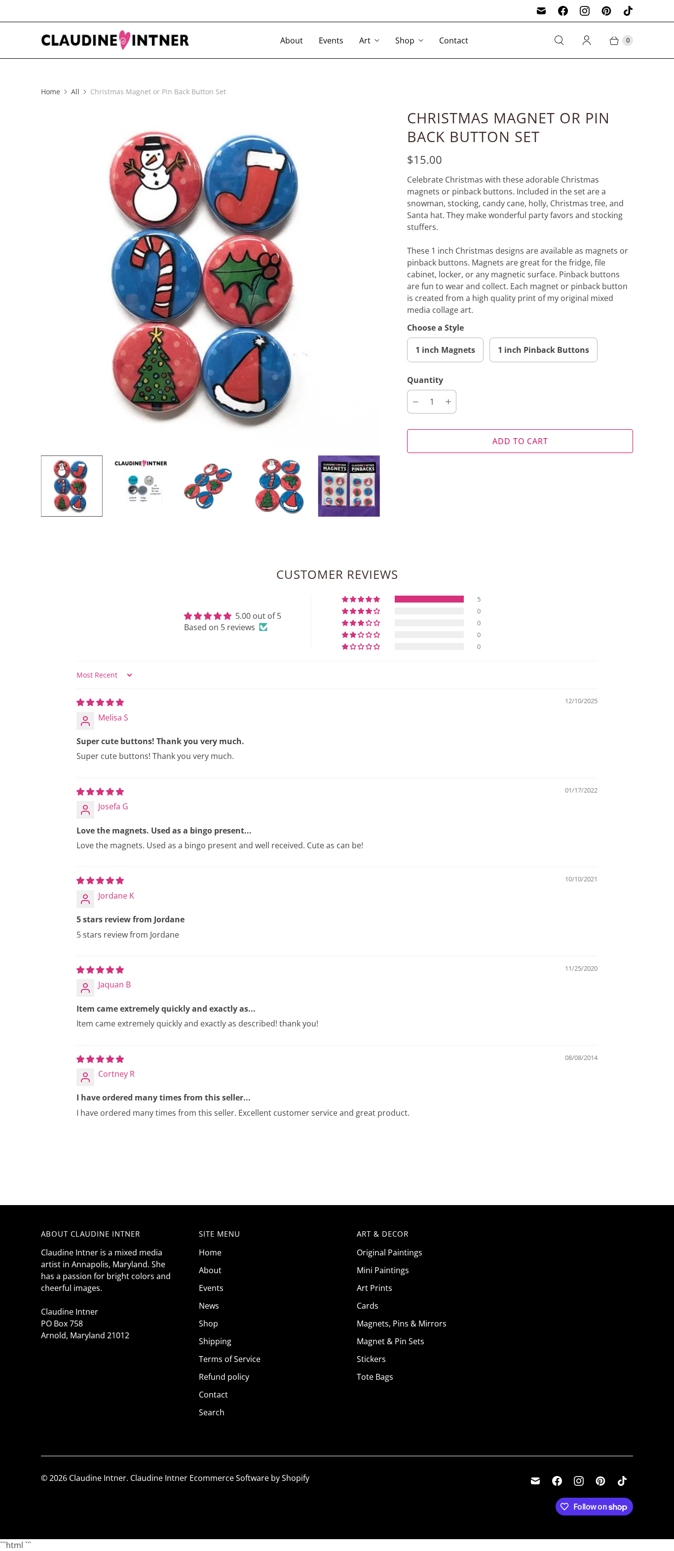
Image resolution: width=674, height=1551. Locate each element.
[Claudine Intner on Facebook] (563, 11)
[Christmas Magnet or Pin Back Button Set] (210, 278)
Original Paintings (389, 1252)
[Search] (559, 40)
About (291, 40)
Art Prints (374, 1288)
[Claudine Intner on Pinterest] (606, 11)
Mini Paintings (383, 1270)
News (209, 1305)
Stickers (371, 1359)
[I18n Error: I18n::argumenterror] (71, 486)
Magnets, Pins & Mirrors (402, 1323)
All (75, 91)
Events (331, 40)
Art (365, 40)
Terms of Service (230, 1359)
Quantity (425, 380)
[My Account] (586, 40)
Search (212, 1412)
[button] (361, 599)
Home (50, 91)
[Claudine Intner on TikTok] (628, 11)
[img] (100, 702)
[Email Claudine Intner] (541, 11)
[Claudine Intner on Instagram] (585, 11)
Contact (453, 40)
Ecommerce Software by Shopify (249, 1478)
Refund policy (224, 1376)
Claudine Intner (97, 1478)
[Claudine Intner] (115, 40)
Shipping (215, 1341)
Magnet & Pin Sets (390, 1341)
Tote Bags (375, 1376)
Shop (404, 40)
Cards (367, 1305)
